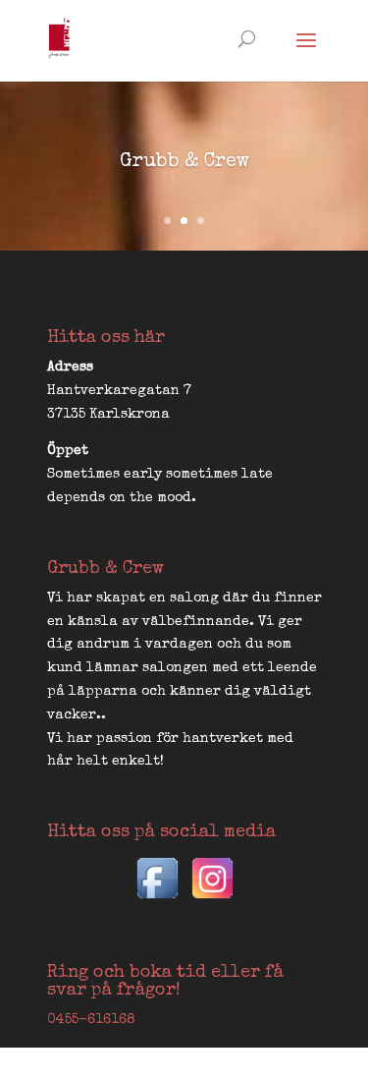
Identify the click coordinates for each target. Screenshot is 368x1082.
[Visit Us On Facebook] (157, 902)
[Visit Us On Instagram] (211, 902)
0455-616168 (91, 1020)
